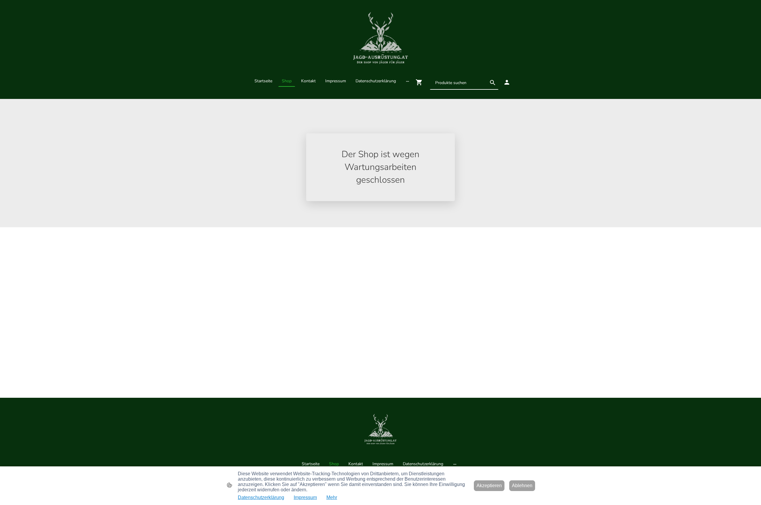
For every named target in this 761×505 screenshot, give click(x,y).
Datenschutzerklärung (261, 497)
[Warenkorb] (420, 82)
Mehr (331, 497)
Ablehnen (522, 485)
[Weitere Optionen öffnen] (407, 80)
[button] (492, 82)
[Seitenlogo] (380, 37)
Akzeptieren (489, 485)
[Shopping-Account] (506, 82)
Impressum (305, 497)
